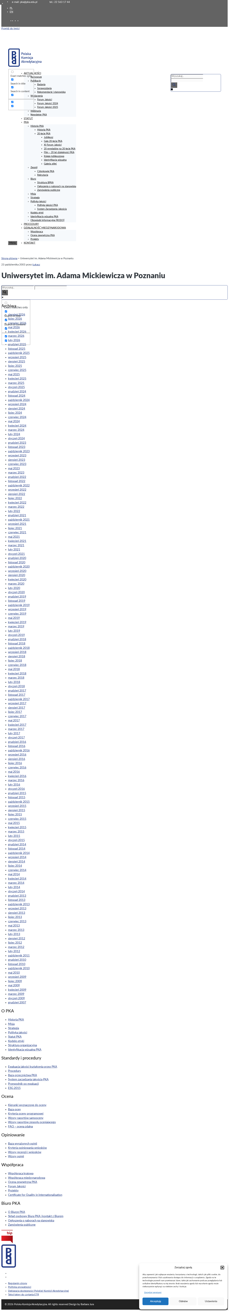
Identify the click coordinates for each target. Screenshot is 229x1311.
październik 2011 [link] (19, 955)
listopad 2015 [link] (16, 797)
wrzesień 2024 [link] (17, 404)
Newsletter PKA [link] (39, 115)
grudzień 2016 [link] (17, 742)
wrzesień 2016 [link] (17, 754)
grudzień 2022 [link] (17, 477)
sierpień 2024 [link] (16, 408)
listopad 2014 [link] (16, 848)
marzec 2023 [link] (16, 472)
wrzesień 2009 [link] (17, 976)
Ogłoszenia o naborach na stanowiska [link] (56, 186)
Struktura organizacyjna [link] (22, 1045)
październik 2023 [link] (19, 451)
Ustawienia (211, 1301)
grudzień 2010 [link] (17, 959)
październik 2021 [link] (19, 519)
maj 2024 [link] (14, 421)
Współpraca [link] (37, 232)
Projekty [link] (35, 239)
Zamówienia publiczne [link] (48, 190)
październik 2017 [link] (19, 699)
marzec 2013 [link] (16, 930)
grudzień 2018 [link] (17, 639)
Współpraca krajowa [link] (20, 1173)
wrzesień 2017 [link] (17, 703)
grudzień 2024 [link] (17, 391)
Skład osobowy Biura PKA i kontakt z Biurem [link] (35, 1216)
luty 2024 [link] (14, 434)
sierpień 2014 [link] (16, 861)
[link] (16, 20)
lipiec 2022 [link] (15, 498)
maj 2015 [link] (14, 823)
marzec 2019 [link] (16, 626)
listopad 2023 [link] (16, 447)
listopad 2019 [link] (16, 600)
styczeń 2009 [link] (16, 998)
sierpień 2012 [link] (16, 938)
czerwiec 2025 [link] (17, 370)
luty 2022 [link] (14, 511)
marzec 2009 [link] (16, 994)
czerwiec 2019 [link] (17, 613)
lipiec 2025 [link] (15, 365)
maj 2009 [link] (14, 985)
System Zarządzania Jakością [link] (52, 209)
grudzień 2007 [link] (17, 1002)
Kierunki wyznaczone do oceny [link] (27, 1105)
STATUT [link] (28, 118)
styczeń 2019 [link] (16, 635)
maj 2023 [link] (14, 468)
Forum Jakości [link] (44, 100)
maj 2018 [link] (14, 669)
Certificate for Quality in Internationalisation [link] (35, 1195)
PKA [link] (26, 122)
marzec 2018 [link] (16, 677)
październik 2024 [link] (19, 400)
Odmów (183, 1301)
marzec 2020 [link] (16, 583)
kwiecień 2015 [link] (17, 827)
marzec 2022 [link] (16, 506)
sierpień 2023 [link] (16, 460)
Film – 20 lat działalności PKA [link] (59, 152)
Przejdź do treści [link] (10, 28)
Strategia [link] (35, 198)
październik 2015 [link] (19, 801)
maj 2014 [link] (14, 874)
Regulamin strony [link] (17, 1283)
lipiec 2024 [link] (15, 412)
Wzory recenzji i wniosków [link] (24, 1152)
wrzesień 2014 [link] (17, 857)
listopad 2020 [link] (16, 562)
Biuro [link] (33, 179)
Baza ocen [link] (14, 1109)
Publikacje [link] (36, 81)
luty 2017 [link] (14, 733)
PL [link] (11, 8)
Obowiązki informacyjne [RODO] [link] (47, 220)
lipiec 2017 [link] (15, 712)
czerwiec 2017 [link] (17, 716)
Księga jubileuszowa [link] (54, 156)
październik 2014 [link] (19, 853)
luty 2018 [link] (14, 682)
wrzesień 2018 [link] (17, 652)
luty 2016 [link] (14, 784)
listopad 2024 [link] (16, 395)
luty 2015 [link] (14, 836)
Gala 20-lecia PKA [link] (53, 141)
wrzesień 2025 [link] (17, 357)
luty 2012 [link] (14, 951)
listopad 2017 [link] (16, 694)
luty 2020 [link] (14, 588)
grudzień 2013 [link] (17, 895)
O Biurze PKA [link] (16, 1212)
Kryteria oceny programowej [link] (25, 1113)
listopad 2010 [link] (16, 964)
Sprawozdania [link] (44, 88)
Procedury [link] (14, 1071)
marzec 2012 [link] (16, 947)
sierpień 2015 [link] (16, 810)
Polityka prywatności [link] (19, 1287)
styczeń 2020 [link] (16, 592)
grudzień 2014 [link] (17, 844)
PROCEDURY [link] (31, 224)
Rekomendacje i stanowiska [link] (51, 92)
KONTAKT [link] (29, 243)
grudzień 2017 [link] (17, 690)
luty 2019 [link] (14, 630)
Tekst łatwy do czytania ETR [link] (23, 1294)
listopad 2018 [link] (16, 643)
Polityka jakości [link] (38, 201)
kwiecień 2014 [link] (17, 878)
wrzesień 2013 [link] (17, 908)
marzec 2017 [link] (16, 729)
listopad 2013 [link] (16, 900)
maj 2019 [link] (14, 618)
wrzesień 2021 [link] (17, 524)
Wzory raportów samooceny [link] (25, 1118)
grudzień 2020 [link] (17, 558)
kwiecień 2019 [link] (17, 622)
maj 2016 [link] (14, 771)
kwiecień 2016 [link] (17, 776)
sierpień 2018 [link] (16, 656)
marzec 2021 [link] (16, 545)
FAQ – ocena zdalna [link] (20, 1126)
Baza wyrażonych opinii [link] (22, 1143)
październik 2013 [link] (19, 904)
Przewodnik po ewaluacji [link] (23, 1083)
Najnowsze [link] (36, 77)
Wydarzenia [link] (37, 96)
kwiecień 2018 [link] (17, 673)
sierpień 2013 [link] (16, 912)
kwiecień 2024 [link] (17, 425)
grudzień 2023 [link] (17, 442)
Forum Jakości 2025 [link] (47, 107)
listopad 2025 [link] (16, 348)
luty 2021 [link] (14, 549)
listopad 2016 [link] (16, 746)
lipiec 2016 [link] (15, 763)
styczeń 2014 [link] (16, 891)
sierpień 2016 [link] (16, 759)
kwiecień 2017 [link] (17, 724)
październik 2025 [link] (19, 353)
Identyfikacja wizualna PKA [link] (44, 217)
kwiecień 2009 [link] (17, 989)
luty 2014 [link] (14, 887)
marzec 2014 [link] (16, 882)
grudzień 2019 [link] (17, 596)
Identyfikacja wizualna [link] (55, 160)
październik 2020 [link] (19, 566)
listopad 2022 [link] (16, 481)
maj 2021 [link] (14, 536)
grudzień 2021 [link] (17, 515)
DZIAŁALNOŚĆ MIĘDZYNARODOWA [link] (45, 228)
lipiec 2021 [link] (15, 528)
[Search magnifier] (174, 85)
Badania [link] (41, 84)
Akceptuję (155, 1301)
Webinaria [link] (36, 111)
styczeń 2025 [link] (16, 387)
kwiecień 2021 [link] (17, 541)
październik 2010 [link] (19, 968)
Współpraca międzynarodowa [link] (26, 1177)
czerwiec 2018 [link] (17, 665)
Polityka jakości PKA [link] (47, 205)
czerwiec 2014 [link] (17, 870)
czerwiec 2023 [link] (17, 464)
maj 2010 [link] (14, 972)
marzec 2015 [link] (16, 831)
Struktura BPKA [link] (45, 182)
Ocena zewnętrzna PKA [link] (43, 235)
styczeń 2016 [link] (16, 788)
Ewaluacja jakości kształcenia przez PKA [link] (32, 1066)
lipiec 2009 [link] (15, 981)
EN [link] (11, 12)
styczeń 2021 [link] (16, 554)
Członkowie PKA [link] (45, 171)
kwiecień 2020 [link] (17, 579)
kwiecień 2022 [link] (17, 502)
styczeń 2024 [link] (16, 438)
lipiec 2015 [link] (15, 814)
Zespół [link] (34, 167)
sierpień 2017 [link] (16, 707)
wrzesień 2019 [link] (17, 609)
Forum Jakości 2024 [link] (47, 103)
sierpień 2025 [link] (16, 361)
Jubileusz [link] (48, 137)
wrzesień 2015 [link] (17, 806)
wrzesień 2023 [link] (17, 455)
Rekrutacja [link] (42, 175)
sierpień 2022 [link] (16, 494)
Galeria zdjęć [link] (50, 164)
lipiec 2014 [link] (15, 865)
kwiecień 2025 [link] (17, 378)
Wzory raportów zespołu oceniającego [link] (32, 1122)
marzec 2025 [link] (16, 383)
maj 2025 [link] (14, 374)
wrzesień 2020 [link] (17, 571)
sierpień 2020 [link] (16, 575)
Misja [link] (33, 194)
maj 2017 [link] (14, 720)
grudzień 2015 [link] (17, 793)
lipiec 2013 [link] (15, 917)
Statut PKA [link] (15, 1036)
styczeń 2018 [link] (16, 686)
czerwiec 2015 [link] (17, 818)
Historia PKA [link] (37, 126)
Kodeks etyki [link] (37, 213)
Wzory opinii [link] (16, 1156)
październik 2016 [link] (19, 750)
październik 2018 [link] (19, 648)
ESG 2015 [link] (14, 1088)
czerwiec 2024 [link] (17, 417)
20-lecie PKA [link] (43, 134)
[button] (222, 1267)
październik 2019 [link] (19, 605)
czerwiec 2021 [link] (17, 532)
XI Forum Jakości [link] (53, 145)
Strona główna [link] (9, 258)
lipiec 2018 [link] (15, 660)
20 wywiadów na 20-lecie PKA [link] (59, 149)
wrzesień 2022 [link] (17, 489)
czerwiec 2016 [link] (17, 767)
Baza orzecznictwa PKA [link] (22, 1075)
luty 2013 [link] (14, 934)
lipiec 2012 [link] (15, 942)
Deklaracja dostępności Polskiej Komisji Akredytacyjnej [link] (38, 1291)
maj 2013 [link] (14, 925)
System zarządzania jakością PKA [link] (28, 1079)
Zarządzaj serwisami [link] (152, 1292)
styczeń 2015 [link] (16, 840)
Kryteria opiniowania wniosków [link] (27, 1147)
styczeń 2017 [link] (16, 737)
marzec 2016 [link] (16, 780)
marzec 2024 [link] (16, 430)
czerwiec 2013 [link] (17, 921)
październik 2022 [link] (19, 485)
